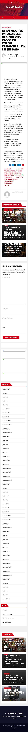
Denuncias (4, 27)
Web (4, 327)
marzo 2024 (6, 504)
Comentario (6, 278)
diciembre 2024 (7, 468)
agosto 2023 (6, 531)
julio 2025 (5, 440)
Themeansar (14, 726)
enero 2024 (6, 511)
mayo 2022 (6, 591)
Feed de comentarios (8, 618)
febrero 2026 (6, 413)
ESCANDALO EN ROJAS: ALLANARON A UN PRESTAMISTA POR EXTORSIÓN (14, 693)
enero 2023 (6, 559)
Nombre (5, 308)
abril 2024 (5, 500)
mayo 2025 (6, 448)
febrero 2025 (6, 460)
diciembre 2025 (7, 420)
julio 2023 (5, 535)
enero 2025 (6, 464)
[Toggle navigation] (14, 18)
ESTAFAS (9, 58)
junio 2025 (5, 444)
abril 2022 (5, 595)
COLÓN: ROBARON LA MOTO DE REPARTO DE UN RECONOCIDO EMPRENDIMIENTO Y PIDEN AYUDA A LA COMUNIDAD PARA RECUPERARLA (13, 246)
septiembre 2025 (7, 432)
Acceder (5, 610)
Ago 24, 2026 (8, 666)
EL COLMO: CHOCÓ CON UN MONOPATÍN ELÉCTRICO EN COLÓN (13, 678)
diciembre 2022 (7, 563)
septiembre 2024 (7, 480)
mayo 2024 (6, 496)
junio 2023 (5, 539)
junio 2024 (5, 492)
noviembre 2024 (7, 472)
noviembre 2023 (7, 519)
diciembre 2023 (7, 515)
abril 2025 (5, 452)
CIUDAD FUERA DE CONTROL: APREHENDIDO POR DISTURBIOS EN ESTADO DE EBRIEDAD (14, 231)
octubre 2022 (6, 571)
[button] (25, 17)
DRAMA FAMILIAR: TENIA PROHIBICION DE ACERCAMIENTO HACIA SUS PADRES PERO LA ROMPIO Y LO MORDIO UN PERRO (10, 177)
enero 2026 (6, 416)
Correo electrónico (8, 318)
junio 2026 (5, 397)
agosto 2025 (6, 436)
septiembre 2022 (7, 575)
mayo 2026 (6, 401)
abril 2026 (5, 405)
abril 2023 (5, 547)
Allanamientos (7, 688)
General (6, 225)
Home (13, 728)
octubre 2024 (6, 476)
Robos (9, 27)
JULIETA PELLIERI (14, 54)
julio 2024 (5, 488)
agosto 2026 (6, 389)
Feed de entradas (7, 614)
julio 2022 (5, 583)
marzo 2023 (6, 551)
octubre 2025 (6, 428)
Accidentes (6, 673)
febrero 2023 (6, 555)
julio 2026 (5, 393)
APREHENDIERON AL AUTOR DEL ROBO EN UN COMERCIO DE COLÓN (13, 215)
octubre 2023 (6, 523)
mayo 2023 (6, 543)
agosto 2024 (6, 484)
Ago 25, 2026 (8, 649)
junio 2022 (5, 587)
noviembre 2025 (7, 424)
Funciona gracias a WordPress (10, 725)
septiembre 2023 (7, 527)
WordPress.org (7, 622)
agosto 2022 (6, 579)
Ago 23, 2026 (8, 698)
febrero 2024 (6, 508)
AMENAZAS (20, 56)
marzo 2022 (6, 599)
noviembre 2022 (7, 567)
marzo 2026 (6, 409)
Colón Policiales (14, 7)
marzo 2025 (6, 456)
